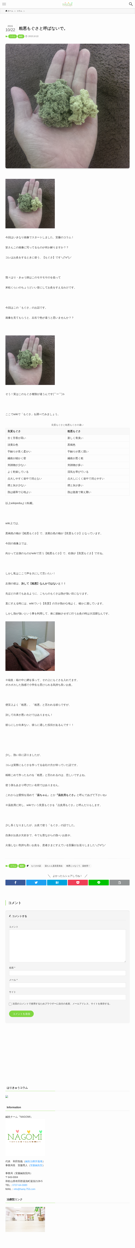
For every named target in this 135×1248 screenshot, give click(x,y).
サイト (12, 992)
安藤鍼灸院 (36, 1165)
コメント (13, 927)
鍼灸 (21, 36)
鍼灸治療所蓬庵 (33, 1161)
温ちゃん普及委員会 (54, 866)
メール (13, 980)
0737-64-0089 (19, 1185)
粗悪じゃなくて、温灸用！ (78, 866)
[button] (131, 4)
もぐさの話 (36, 866)
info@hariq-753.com (24, 1189)
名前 (12, 968)
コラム (12, 36)
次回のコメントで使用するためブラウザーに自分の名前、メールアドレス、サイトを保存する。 (62, 1003)
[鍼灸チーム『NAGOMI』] (67, 4)
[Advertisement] (67, 1056)
